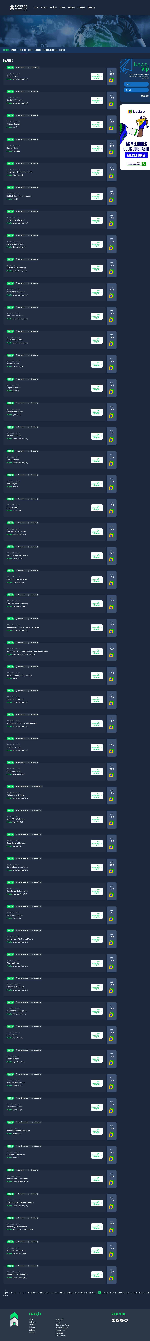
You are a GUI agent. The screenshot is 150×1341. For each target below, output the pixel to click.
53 (147, 1293)
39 (110, 1293)
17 (52, 1293)
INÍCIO (36, 7)
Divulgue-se (60, 1336)
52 (144, 1293)
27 (79, 1293)
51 (142, 1293)
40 (113, 1293)
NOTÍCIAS (53, 7)
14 (44, 1293)
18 (55, 1293)
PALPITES (44, 7)
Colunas (32, 1330)
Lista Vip (32, 1333)
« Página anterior (5, 1292)
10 (34, 1293)
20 (60, 1293)
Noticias (32, 1325)
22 (65, 1293)
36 (102, 1293)
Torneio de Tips (62, 1327)
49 (136, 1293)
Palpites (32, 1322)
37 (105, 1293)
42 (118, 1293)
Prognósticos (61, 1330)
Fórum (58, 1322)
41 (115, 1293)
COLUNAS (71, 7)
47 (131, 1293)
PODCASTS (81, 7)
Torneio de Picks (62, 1325)
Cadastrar (145, 96)
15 (47, 1293)
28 (81, 1293)
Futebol (23, 50)
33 (94, 1293)
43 (121, 1293)
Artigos (32, 1327)
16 (50, 1293)
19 (57, 1293)
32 (92, 1293)
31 (89, 1293)
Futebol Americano (50, 50)
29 (84, 1293)
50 (139, 1293)
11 (36, 1293)
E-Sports (37, 50)
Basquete (14, 50)
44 (123, 1293)
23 (68, 1293)
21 (63, 1293)
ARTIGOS (63, 7)
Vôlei (30, 50)
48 (134, 1293)
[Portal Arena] (18, 7)
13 (42, 1293)
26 (76, 1293)
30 (86, 1293)
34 (97, 1293)
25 (73, 1293)
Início (31, 1319)
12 (39, 1293)
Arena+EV (59, 1320)
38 (107, 1293)
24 (71, 1293)
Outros (62, 50)
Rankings (59, 1333)
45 (126, 1293)
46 (129, 1293)
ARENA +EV (91, 7)
